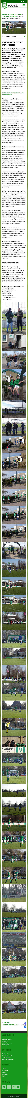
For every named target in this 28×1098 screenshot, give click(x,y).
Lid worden (5, 1074)
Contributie (5, 1070)
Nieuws (4, 1072)
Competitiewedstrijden (9, 1024)
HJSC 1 (17, 1024)
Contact (4, 1076)
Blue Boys (6, 1023)
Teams (4, 1068)
